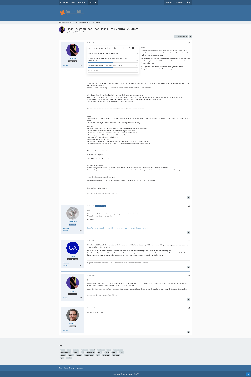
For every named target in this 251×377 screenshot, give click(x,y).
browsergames (89, 355)
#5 (189, 308)
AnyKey (71, 32)
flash (109, 350)
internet (76, 350)
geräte (63, 355)
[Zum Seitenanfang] (248, 374)
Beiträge (65, 65)
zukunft (76, 352)
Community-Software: (125, 374)
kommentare (91, 352)
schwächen (116, 355)
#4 (189, 275)
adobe (99, 352)
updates (71, 355)
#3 (189, 241)
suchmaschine (118, 350)
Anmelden (169, 2)
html (69, 350)
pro (62, 358)
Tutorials (110, 228)
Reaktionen (66, 228)
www (62, 350)
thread (93, 350)
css (83, 352)
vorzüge (69, 358)
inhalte (114, 352)
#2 (189, 206)
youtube (79, 355)
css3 (98, 355)
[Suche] (188, 2)
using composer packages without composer (132, 228)
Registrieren (180, 2)
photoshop (101, 350)
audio (121, 352)
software (84, 350)
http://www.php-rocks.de (95, 228)
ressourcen (106, 355)
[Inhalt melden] (188, 197)
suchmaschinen (65, 352)
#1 (189, 43)
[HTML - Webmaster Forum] (125, 13)
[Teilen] (190, 36)
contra (107, 352)
